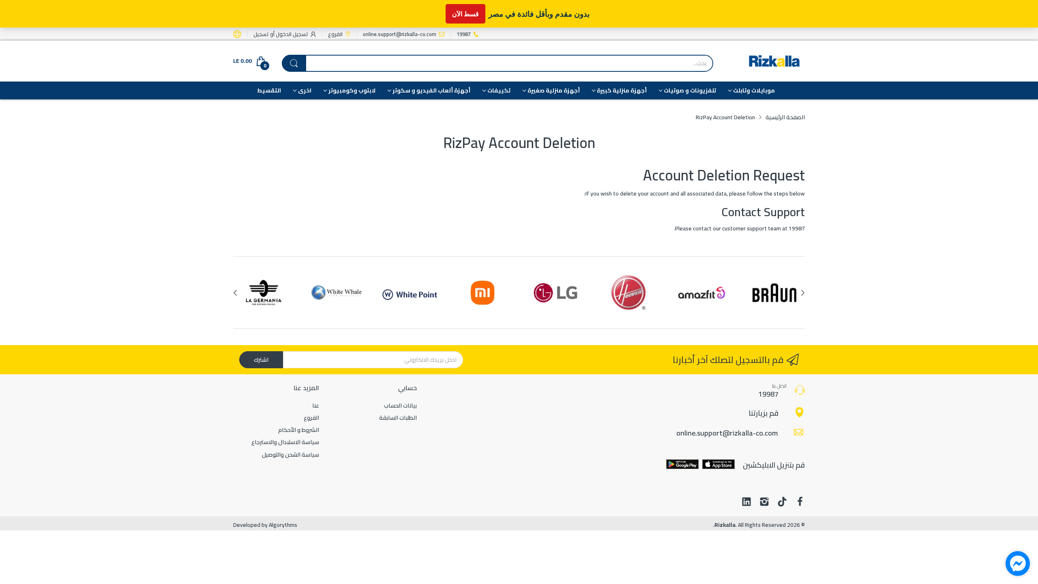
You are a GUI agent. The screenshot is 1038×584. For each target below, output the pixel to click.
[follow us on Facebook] (800, 502)
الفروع (311, 417)
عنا (315, 405)
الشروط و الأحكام (298, 430)
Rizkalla (725, 525)
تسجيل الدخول (291, 34)
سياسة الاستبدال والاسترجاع (285, 442)
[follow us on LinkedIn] (746, 502)
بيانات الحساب (400, 405)
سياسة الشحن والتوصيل (290, 454)
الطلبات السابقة (398, 417)
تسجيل (261, 34)
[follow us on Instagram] (764, 502)
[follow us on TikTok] (782, 502)
